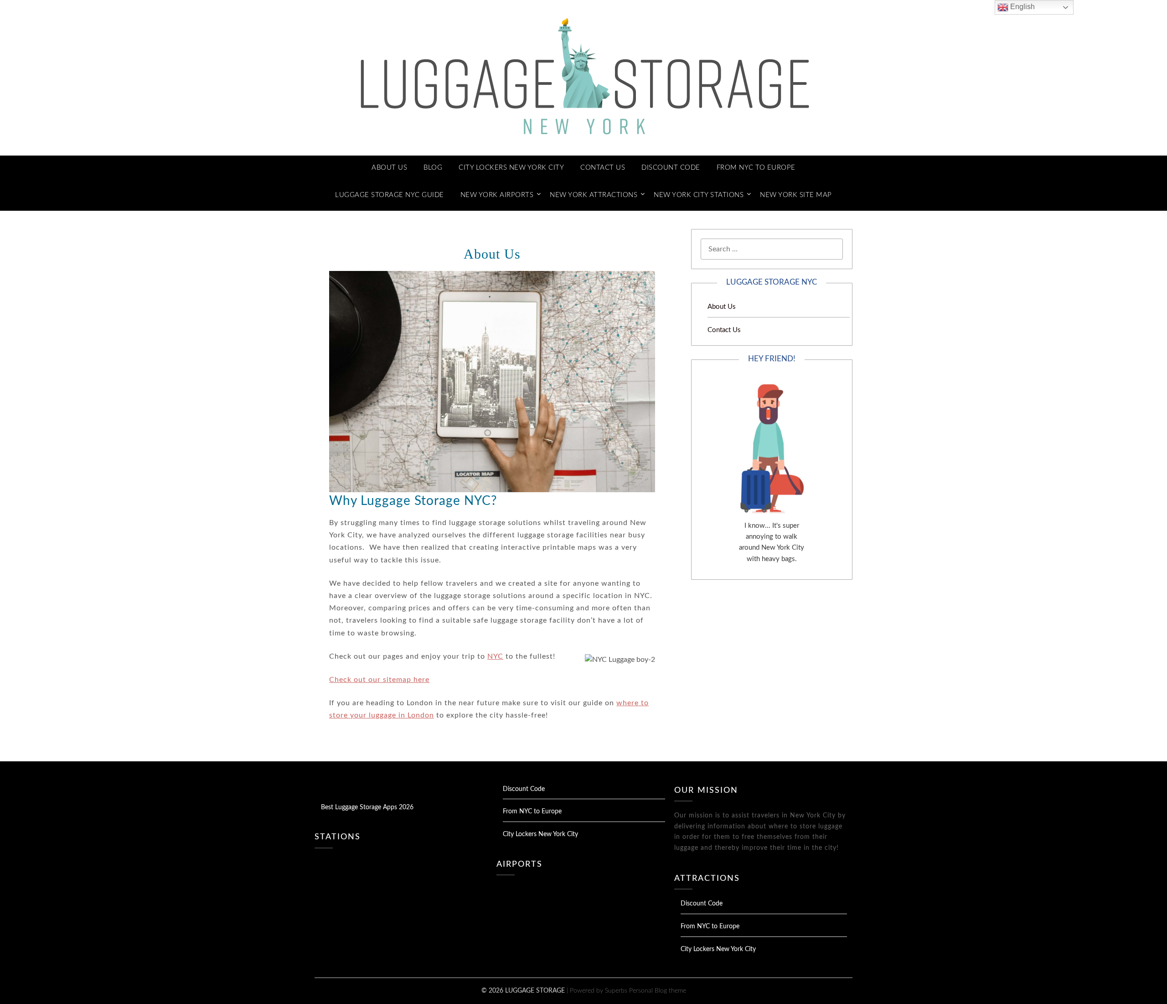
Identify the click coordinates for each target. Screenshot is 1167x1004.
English (1021, 6)
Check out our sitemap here (379, 679)
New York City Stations (699, 195)
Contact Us (602, 167)
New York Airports (497, 195)
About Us (389, 167)
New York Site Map (796, 195)
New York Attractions (593, 195)
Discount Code (670, 167)
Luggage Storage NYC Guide (389, 195)
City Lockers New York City (511, 167)
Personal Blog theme (657, 991)
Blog (432, 167)
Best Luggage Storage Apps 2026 (367, 807)
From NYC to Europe (756, 167)
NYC (495, 656)
